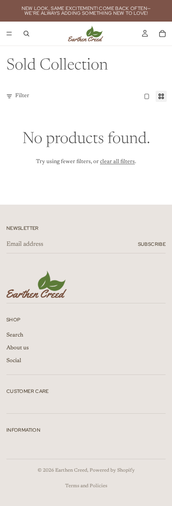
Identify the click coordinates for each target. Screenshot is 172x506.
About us (17, 348)
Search (14, 335)
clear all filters (117, 162)
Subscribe (152, 244)
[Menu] (9, 33)
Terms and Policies (86, 486)
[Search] (26, 33)
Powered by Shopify (112, 470)
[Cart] (162, 33)
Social (13, 361)
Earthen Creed (71, 470)
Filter (22, 96)
